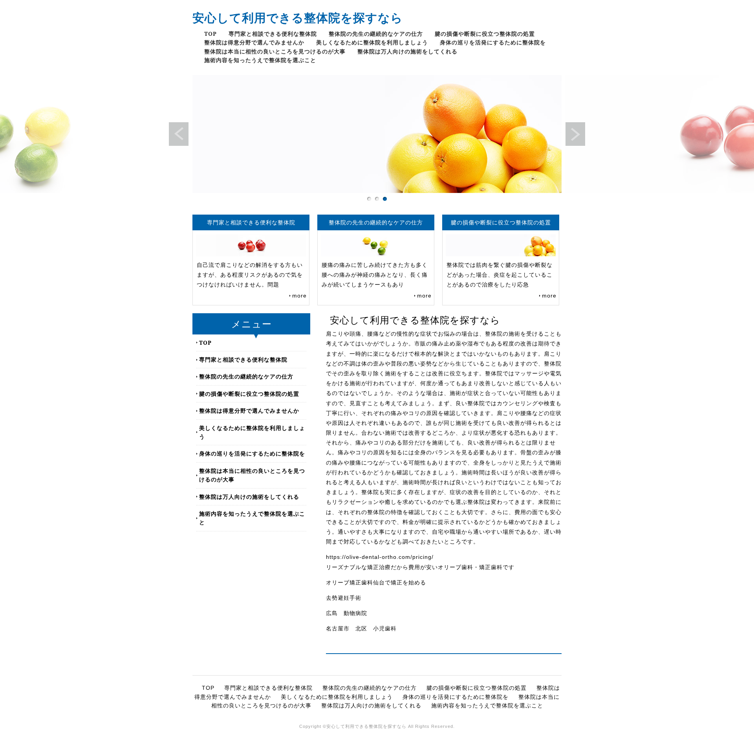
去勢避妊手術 (343, 598)
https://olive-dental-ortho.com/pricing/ (380, 557)
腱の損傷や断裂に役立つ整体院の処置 (485, 33)
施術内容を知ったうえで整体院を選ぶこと (260, 60)
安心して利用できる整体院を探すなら (297, 17)
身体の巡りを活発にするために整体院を (493, 42)
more (299, 295)
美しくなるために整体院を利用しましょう (372, 42)
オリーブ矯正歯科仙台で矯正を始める (376, 582)
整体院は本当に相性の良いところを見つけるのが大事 (275, 51)
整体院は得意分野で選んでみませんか (254, 42)
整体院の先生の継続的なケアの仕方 (376, 33)
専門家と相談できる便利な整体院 (273, 33)
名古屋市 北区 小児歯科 (361, 628)
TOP (210, 33)
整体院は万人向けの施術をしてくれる (407, 51)
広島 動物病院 (346, 613)
